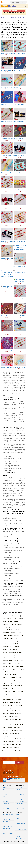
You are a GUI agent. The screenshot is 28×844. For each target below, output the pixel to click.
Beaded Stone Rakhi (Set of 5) (8, 155)
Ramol (4, 671)
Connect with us (8, 770)
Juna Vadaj (18, 744)
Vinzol (14, 691)
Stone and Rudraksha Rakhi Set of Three (11, 315)
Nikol (13, 666)
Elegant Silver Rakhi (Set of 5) (8, 241)
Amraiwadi (5, 629)
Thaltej (4, 635)
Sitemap (18, 827)
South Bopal (20, 685)
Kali (11, 747)
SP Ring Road (10, 702)
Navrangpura (6, 627)
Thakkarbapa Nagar (7, 685)
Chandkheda (5, 643)
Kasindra (11, 738)
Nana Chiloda (12, 641)
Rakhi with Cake (6, 821)
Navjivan (5, 683)
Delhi (4, 789)
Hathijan (5, 741)
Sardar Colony (15, 708)
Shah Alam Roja (6, 708)
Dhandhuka (17, 713)
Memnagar (5, 638)
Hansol (22, 738)
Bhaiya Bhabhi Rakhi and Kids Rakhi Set (10, 53)
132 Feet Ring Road (14, 750)
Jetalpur (19, 641)
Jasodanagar (15, 649)
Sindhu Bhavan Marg (7, 697)
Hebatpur (12, 744)
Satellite (16, 621)
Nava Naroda (20, 680)
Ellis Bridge (12, 629)
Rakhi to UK (19, 789)
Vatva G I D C (18, 624)
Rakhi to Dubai (19, 803)
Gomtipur (5, 652)
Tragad (18, 683)
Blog (17, 831)
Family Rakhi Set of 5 (20, 281)
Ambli (4, 724)
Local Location (6, 808)
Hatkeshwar (11, 741)
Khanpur (21, 730)
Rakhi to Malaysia (20, 801)
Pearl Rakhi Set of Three (7, 333)
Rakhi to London (20, 808)
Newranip (16, 660)
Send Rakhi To (7, 785)
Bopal (10, 646)
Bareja (16, 638)
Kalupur (20, 618)
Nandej (13, 677)
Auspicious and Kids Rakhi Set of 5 (9, 87)
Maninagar (18, 629)
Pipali (4, 669)
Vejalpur (11, 638)
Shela (16, 705)
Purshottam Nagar (7, 674)
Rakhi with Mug (6, 828)
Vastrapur (20, 657)
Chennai (5, 794)
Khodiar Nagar (13, 730)
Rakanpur (9, 671)
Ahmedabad (6, 803)
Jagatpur (16, 747)
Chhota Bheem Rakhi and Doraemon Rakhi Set (12, 172)
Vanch (9, 694)
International (19, 785)
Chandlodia (5, 713)
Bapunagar (5, 646)
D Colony (19, 632)
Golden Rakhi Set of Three (19, 350)
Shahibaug (16, 635)
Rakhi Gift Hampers (7, 826)
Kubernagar (19, 736)
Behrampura (6, 632)
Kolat (16, 733)
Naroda (4, 621)
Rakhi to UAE (19, 796)
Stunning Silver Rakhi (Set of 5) (8, 350)
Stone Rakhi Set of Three (7, 138)
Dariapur (10, 621)
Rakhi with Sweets (7, 817)
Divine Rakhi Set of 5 (20, 224)
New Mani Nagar (7, 666)
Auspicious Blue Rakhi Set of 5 (8, 290)
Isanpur (18, 616)
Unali (22, 683)
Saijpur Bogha (12, 652)
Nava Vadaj (5, 655)
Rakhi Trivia (18, 836)
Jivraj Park (5, 750)
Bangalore (5, 792)
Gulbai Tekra (19, 741)
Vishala (4, 694)
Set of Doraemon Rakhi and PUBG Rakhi (11, 258)
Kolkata (5, 796)
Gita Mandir (5, 730)
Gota (15, 657)
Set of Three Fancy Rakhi (20, 70)
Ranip (10, 660)
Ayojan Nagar (10, 724)
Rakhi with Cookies (7, 831)
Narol (4, 616)
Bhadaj (16, 724)
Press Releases (20, 834)
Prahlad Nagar (17, 671)
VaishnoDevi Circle (7, 691)
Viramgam (20, 691)
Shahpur (4, 705)
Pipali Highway (10, 669)
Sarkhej (13, 616)
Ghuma (11, 713)
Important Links (20, 812)
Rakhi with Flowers (7, 824)
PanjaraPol (10, 663)
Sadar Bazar (18, 702)
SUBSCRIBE (19, 762)
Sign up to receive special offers (12, 760)
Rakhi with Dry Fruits (8, 819)
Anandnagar (5, 719)
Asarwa (10, 657)
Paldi (16, 643)
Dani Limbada (18, 710)
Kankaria (9, 618)
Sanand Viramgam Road (8, 699)
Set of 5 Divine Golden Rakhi (8, 190)
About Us (18, 814)
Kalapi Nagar (6, 747)
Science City (5, 710)
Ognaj (21, 660)
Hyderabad (5, 801)
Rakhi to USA (19, 787)
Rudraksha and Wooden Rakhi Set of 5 (10, 224)
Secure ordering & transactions (12, 776)
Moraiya (4, 680)
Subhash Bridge (6, 688)
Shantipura (10, 705)
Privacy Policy (19, 821)
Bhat (16, 716)
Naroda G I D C (6, 649)
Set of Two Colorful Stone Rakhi (9, 121)
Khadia (15, 618)
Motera (18, 677)
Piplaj (22, 635)
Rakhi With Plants (7, 837)
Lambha (12, 624)
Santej (4, 702)
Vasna (13, 694)
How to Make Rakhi (20, 838)
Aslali (8, 616)
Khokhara (5, 657)
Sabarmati (10, 635)
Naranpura (5, 660)
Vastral (12, 643)
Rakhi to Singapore (20, 799)
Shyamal (16, 697)
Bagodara (9, 727)
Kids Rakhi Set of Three (19, 87)
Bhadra (22, 724)
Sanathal (18, 699)
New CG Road (6, 677)
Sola (15, 685)
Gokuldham (5, 744)
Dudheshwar (10, 716)
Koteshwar (11, 736)
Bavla (4, 727)
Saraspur (17, 627)
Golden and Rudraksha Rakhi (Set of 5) (10, 70)
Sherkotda (12, 632)
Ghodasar (16, 646)
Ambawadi (20, 722)
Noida (4, 806)
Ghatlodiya (5, 641)
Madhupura (5, 624)
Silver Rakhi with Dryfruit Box (20, 367)
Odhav (4, 618)
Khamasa (11, 733)
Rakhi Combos (7, 812)
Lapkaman (5, 738)
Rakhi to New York (20, 806)
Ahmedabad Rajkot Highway (9, 722)
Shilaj (20, 705)
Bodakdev (18, 655)
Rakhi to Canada (20, 792)
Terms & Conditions (21, 829)
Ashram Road (13, 719)
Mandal (11, 710)
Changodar (20, 652)
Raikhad (15, 674)
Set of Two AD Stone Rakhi (7, 104)
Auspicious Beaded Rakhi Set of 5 (9, 207)
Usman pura (15, 688)
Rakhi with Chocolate (8, 814)
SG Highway (11, 683)
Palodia (4, 663)
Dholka (4, 716)
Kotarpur (5, 736)
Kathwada (5, 733)
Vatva (12, 627)
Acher (19, 719)
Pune (4, 799)
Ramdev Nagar (19, 669)
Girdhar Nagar (16, 727)
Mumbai (5, 787)
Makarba (12, 655)
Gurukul (17, 738)
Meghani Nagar (12, 680)
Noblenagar (17, 663)
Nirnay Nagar (19, 666)
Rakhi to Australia (20, 794)
